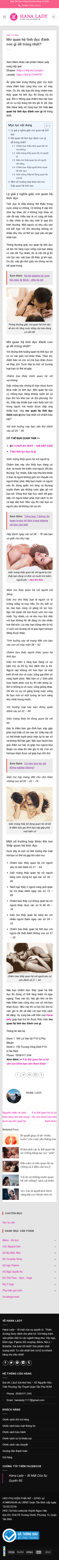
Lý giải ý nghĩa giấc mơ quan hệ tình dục (30, 132)
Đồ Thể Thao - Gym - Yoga (17, 1277)
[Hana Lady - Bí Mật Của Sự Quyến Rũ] (28, 17)
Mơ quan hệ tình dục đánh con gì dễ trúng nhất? (28, 140)
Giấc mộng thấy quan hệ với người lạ (32, 155)
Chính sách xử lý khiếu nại (17, 1438)
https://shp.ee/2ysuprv (30, 70)
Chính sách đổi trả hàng (15, 1419)
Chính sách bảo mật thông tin (18, 1425)
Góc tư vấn (12, 35)
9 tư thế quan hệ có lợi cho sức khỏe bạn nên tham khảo (44, 1116)
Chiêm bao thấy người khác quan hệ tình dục (31, 169)
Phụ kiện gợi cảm (12, 1290)
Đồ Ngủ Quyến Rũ (12, 1271)
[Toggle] (55, 1240)
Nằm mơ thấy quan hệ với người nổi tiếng (31, 162)
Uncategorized (10, 1296)
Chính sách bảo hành (14, 1432)
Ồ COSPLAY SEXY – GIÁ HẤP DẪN (32, 445)
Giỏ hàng (7, 1457)
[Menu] (4, 17)
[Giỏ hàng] (53, 16)
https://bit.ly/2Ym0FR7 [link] (30, 74)
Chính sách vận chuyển (15, 1444)
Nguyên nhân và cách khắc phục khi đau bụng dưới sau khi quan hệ (15, 1116)
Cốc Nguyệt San (11, 1246)
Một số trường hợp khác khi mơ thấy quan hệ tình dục (28, 183)
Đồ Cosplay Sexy (12, 1259)
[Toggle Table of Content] (45, 125)
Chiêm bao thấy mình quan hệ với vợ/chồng (32, 148)
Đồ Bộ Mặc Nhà (11, 1252)
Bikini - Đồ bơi (10, 1240)
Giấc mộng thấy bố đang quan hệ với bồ (32, 176)
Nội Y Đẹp (8, 1284)
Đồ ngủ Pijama (10, 1265)
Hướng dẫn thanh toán (14, 1451)
